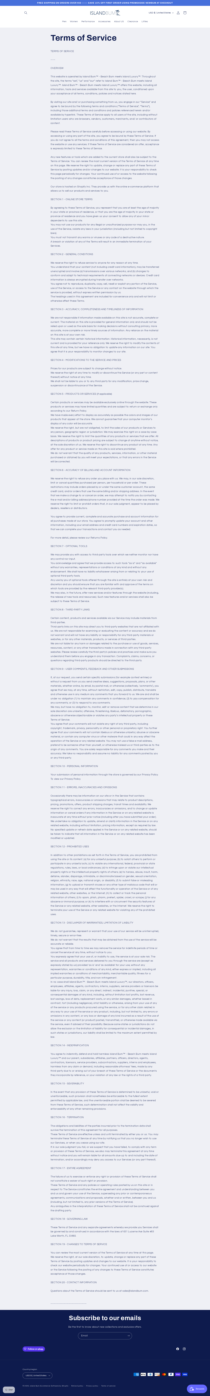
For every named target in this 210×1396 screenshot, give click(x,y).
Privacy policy (92, 1386)
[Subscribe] (128, 1335)
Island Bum (34, 1386)
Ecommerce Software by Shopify (54, 1386)
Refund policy (77, 1386)
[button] (26, 12)
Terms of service (108, 1386)
